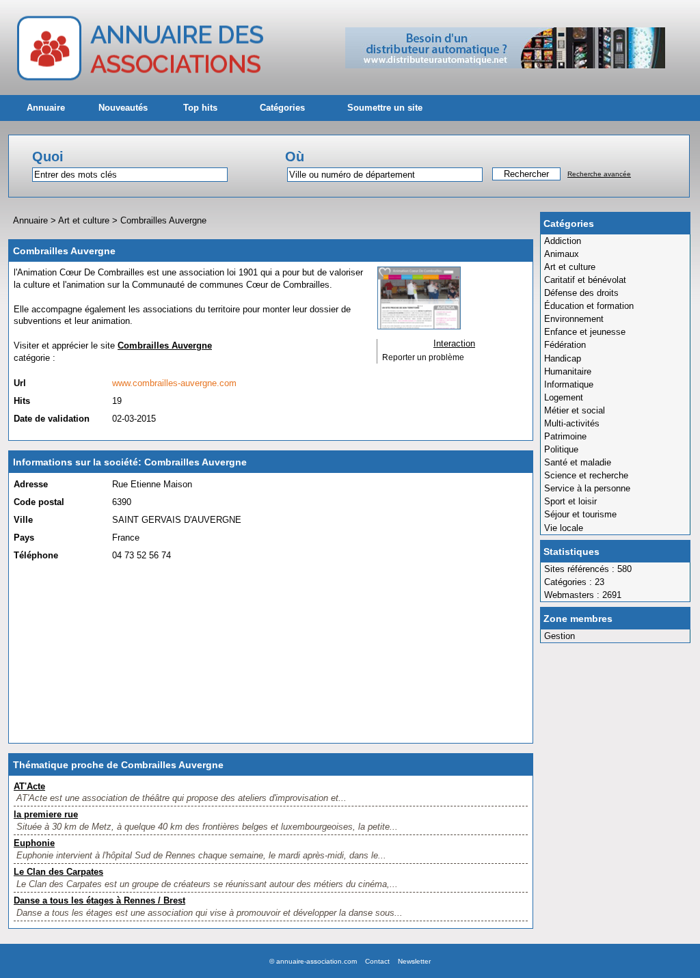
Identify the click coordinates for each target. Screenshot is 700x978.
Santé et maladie (577, 462)
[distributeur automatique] (505, 65)
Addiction (562, 241)
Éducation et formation (589, 306)
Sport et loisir (570, 501)
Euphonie (34, 843)
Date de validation (52, 418)
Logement (563, 397)
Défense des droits (581, 293)
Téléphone (36, 555)
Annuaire (46, 108)
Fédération (565, 345)
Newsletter (414, 961)
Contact (377, 961)
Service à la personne (587, 488)
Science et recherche (586, 475)
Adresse (31, 484)
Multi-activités (572, 423)
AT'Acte (29, 786)
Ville (23, 520)
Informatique (568, 384)
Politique (561, 449)
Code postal (39, 502)
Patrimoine (565, 436)
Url (20, 383)
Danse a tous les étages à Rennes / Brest (99, 900)
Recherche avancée (599, 174)
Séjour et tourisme (580, 514)
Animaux (561, 254)
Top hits (200, 108)
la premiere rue (46, 814)
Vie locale (563, 528)
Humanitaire (567, 371)
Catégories (282, 108)
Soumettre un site (384, 108)
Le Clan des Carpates (58, 872)
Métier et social (574, 410)
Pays (24, 537)
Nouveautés (123, 108)
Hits (22, 401)
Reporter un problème (423, 357)
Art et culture (569, 267)
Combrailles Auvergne (163, 220)
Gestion (559, 636)
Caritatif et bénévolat (585, 280)
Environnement (574, 319)
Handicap (562, 358)
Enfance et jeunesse (584, 332)
